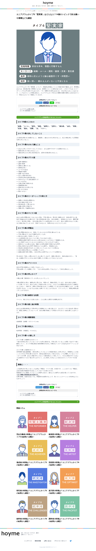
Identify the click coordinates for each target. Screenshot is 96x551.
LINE (51, 102)
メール (58, 102)
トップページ (28, 541)
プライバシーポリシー (60, 541)
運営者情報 (38, 541)
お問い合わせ (47, 541)
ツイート (39, 102)
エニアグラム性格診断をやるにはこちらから (47, 117)
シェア (46, 102)
